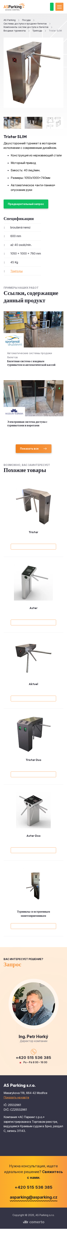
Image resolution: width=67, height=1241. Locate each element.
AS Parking (10, 20)
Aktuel (33, 684)
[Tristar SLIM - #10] (54, 123)
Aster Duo (33, 835)
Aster (33, 608)
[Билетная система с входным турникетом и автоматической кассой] (33, 342)
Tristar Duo (33, 760)
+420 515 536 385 (33, 1057)
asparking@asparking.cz (33, 1197)
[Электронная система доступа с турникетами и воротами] (33, 407)
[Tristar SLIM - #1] (12, 123)
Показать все (29, 448)
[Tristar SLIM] (33, 73)
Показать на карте (16, 1097)
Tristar (33, 532)
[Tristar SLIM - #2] (33, 123)
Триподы (16, 271)
